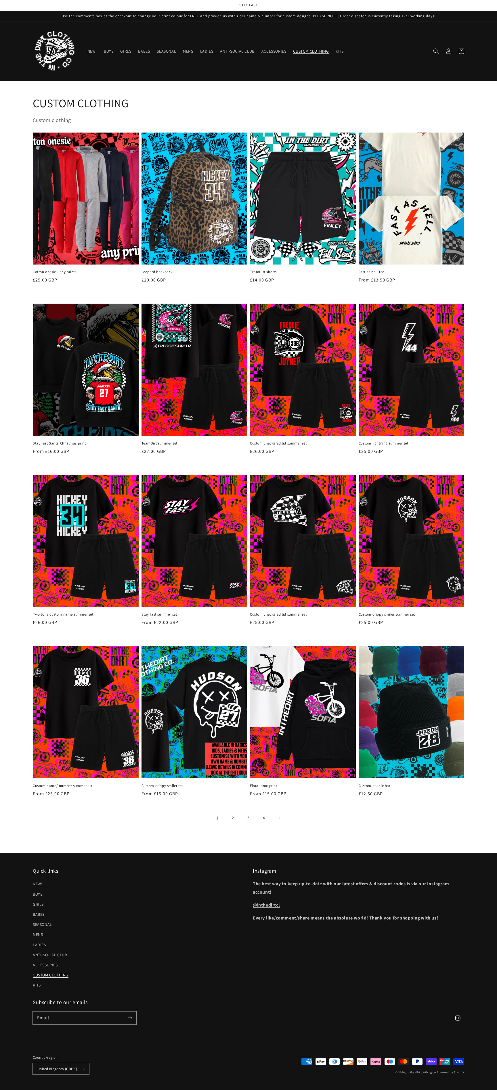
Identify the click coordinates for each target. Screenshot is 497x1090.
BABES (39, 914)
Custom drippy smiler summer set (387, 614)
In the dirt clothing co (421, 1072)
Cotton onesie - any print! (54, 271)
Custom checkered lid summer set (278, 443)
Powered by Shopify (450, 1072)
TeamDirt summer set (159, 443)
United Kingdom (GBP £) (57, 1068)
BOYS (37, 894)
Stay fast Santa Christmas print (59, 443)
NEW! (37, 883)
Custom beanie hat (375, 785)
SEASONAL (42, 924)
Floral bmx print (263, 785)
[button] (436, 51)
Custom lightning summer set (383, 443)
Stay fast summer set (159, 614)
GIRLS (38, 904)
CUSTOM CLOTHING (50, 975)
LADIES (39, 944)
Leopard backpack (157, 271)
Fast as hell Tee (372, 271)
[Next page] (279, 818)
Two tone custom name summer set (63, 614)
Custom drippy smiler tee (162, 785)
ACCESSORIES (45, 965)
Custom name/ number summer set (63, 785)
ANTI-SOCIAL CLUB (50, 954)
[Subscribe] (130, 1018)
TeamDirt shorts (263, 271)
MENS (38, 934)
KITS (37, 985)
